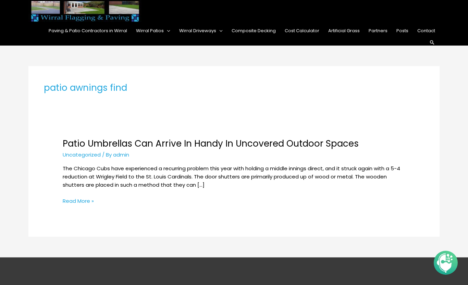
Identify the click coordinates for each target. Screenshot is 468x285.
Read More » (78, 201)
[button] (432, 43)
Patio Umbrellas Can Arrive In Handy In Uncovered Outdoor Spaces (211, 143)
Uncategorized (82, 154)
